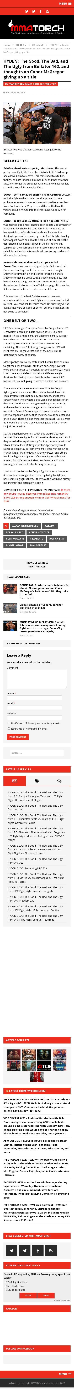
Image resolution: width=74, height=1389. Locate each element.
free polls (66, 1300)
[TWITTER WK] (33, 11)
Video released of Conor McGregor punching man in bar (41, 606)
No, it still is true (15, 1286)
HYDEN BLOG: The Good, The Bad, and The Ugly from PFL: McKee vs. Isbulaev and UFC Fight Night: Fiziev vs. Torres (36, 877)
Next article (37, 566)
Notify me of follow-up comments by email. (35, 723)
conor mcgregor (39, 532)
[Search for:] (37, 753)
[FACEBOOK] (40, 11)
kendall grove (14, 545)
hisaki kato (36, 538)
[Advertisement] (29, 981)
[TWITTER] (27, 11)
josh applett (56, 538)
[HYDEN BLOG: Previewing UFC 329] (44, 1066)
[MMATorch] (37, 27)
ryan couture (38, 545)
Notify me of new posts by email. (29, 728)
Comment (12, 667)
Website (11, 713)
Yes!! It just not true (17, 1282)
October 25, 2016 (15, 92)
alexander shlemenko (25, 525)
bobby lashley (14, 532)
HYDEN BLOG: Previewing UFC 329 (27, 868)
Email (10, 703)
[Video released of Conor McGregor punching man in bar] (10, 611)
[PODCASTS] (47, 11)
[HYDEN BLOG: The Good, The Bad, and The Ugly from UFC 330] (29, 1054)
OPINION (21, 44)
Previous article (37, 562)
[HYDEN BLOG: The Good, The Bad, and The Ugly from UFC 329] (29, 1066)
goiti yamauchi (15, 538)
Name (10, 693)
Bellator (49, 525)
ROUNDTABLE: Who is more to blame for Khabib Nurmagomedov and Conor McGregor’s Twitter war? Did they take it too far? (45, 589)
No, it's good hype (16, 1290)
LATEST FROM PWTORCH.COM (27, 1091)
